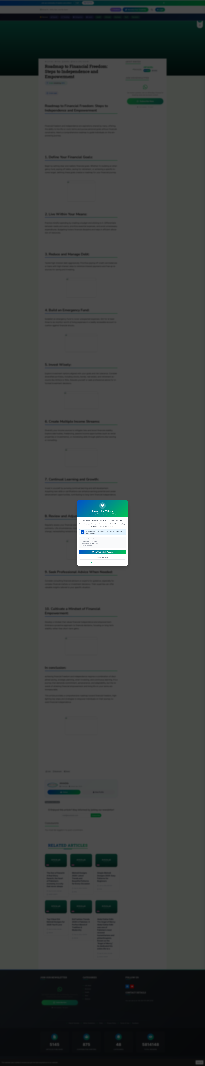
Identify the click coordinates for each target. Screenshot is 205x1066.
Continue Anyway (102, 557)
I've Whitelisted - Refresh (103, 552)
